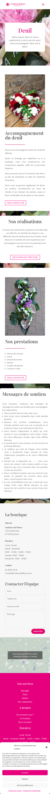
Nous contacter (15, 203)
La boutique (25, 718)
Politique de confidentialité (32, 791)
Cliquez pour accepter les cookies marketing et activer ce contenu (25, 655)
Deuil (25, 694)
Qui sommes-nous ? (25, 714)
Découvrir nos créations (25, 257)
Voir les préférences (25, 785)
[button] (46, 747)
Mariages (25, 690)
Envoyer (38, 631)
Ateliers (25, 698)
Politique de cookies (15, 791)
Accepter (25, 772)
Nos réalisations (25, 702)
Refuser (25, 779)
